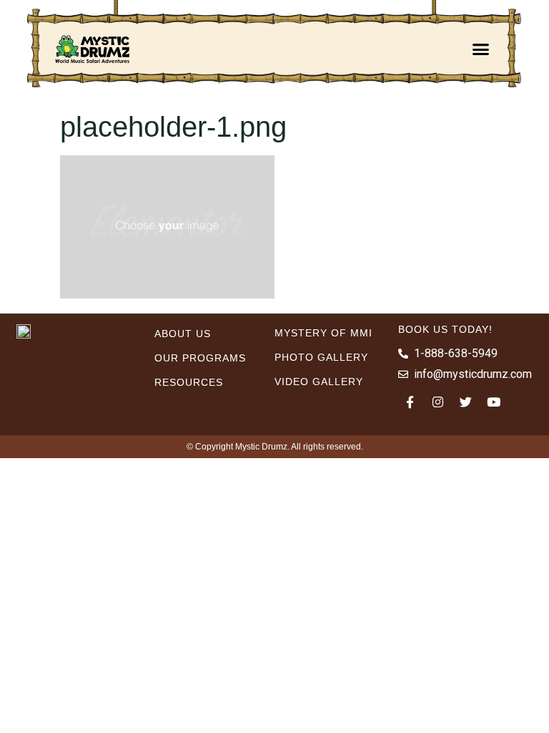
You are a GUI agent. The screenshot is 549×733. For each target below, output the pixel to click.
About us (182, 333)
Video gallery (318, 381)
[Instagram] (438, 401)
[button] (481, 48)
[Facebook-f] (410, 401)
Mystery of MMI (323, 333)
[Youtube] (494, 401)
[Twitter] (466, 401)
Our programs (200, 358)
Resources (188, 382)
